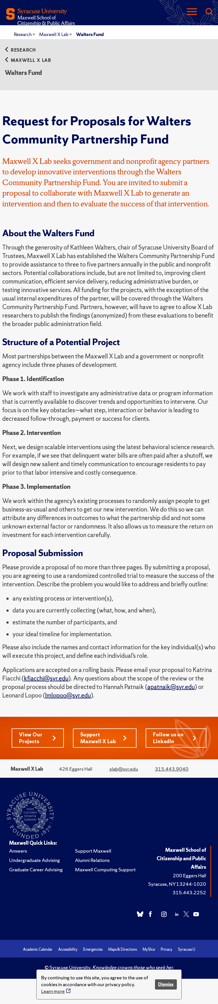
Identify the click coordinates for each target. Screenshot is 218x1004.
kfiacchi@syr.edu (46, 678)
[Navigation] (192, 12)
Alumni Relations (92, 860)
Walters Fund (90, 34)
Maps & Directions (122, 949)
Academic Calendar (38, 949)
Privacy (166, 949)
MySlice (148, 949)
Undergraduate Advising (34, 860)
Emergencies (92, 949)
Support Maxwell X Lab (98, 738)
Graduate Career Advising (36, 869)
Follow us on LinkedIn (168, 738)
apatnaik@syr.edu (171, 687)
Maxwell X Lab (54, 34)
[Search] (209, 12)
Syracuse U (186, 949)
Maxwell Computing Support (105, 869)
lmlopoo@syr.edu (68, 695)
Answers (18, 850)
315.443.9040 (171, 769)
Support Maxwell (93, 850)
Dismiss (165, 984)
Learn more (53, 991)
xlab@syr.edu (123, 769)
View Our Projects (30, 738)
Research (23, 34)
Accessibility (67, 949)
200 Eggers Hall (189, 875)
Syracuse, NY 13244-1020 (177, 884)
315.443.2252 (189, 892)
